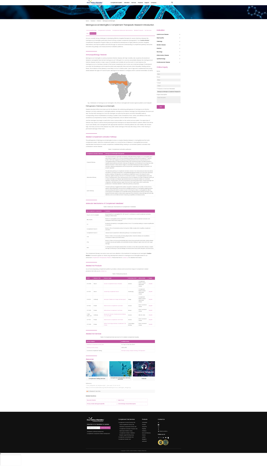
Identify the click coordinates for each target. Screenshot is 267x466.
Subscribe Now (105, 428)
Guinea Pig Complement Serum (111, 291)
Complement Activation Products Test (128, 429)
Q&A (87, 33)
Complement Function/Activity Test (126, 422)
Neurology (159, 52)
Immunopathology (91, 30)
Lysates (143, 437)
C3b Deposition (141, 350)
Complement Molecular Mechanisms (122, 30)
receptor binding (134, 350)
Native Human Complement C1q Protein (113, 306)
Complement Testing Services (97, 378)
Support (147, 3)
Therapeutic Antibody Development (95, 431)
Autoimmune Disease (162, 34)
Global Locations (163, 431)
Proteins (144, 424)
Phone (158, 77)
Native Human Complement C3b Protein (113, 319)
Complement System (116, 3)
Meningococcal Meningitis (109, 21)
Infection (99, 21)
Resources (93, 33)
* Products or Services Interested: (166, 89)
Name (158, 71)
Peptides (144, 429)
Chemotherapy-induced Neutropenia (127, 404)
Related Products (138, 30)
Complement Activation (104, 30)
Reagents (144, 439)
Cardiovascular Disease (163, 62)
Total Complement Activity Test (126, 424)
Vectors (144, 435)
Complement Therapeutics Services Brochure (120, 378)
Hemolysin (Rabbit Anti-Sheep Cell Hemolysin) (115, 299)
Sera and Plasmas (146, 433)
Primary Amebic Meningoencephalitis (95, 404)
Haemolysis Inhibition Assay (125, 431)
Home (87, 21)
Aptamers (144, 441)
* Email (159, 83)
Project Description (162, 94)
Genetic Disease (161, 45)
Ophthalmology (161, 59)
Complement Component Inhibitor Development (98, 433)
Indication (127, 3)
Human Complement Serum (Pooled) (113, 284)
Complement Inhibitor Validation (127, 433)
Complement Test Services (126, 419)
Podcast (144, 378)
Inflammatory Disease (163, 55)
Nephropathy (160, 38)
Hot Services (148, 30)
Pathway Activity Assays (92, 347)
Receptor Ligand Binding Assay (126, 435)
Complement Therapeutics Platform (102, 258)
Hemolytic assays (125, 350)
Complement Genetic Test (124, 439)
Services (133, 3)
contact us (125, 258)
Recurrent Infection (91, 400)
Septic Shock (121, 400)
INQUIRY (150, 284)
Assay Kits (144, 426)
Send (161, 107)
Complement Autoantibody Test (126, 437)
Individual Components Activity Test (95, 344)
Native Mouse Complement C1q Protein (113, 310)
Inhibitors (144, 431)
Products (140, 3)
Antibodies (144, 422)
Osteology (159, 41)
